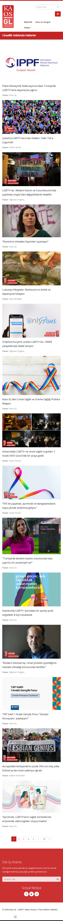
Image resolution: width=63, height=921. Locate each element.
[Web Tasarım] (37, 917)
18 (44, 839)
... (38, 839)
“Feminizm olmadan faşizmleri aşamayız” (25, 241)
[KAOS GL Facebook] (26, 894)
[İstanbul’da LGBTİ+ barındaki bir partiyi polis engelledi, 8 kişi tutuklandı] (31, 589)
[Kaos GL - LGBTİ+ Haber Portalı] (9, 16)
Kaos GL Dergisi (42, 22)
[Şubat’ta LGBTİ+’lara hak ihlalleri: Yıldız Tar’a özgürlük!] (31, 116)
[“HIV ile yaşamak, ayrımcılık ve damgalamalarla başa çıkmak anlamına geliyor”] (31, 482)
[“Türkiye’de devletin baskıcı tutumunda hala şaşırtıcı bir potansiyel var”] (31, 535)
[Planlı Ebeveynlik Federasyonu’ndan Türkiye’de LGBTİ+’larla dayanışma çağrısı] (31, 64)
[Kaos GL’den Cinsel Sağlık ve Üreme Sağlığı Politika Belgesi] (31, 375)
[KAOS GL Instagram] (36, 894)
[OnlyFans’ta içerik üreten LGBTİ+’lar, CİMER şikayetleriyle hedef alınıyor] (31, 320)
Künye (27, 27)
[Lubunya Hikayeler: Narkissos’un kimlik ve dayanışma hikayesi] (31, 268)
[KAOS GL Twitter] (31, 894)
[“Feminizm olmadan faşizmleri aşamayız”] (31, 220)
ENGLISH (28, 22)
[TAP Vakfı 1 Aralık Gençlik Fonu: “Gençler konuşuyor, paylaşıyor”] (31, 693)
